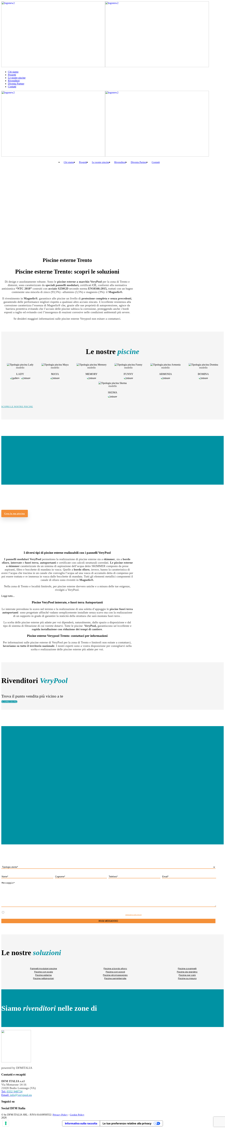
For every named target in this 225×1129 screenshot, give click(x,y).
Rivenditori (14, 80)
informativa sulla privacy (133, 915)
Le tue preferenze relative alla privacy (127, 1123)
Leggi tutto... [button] (8, 596)
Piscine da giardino (187, 971)
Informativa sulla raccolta (81, 1123)
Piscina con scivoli (115, 971)
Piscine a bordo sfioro (115, 968)
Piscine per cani (187, 975)
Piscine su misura (187, 978)
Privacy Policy (60, 1114)
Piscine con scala (43, 971)
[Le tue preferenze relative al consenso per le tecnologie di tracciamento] (6, 1123)
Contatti (12, 86)
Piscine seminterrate (115, 978)
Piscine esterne (43, 975)
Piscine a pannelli (187, 968)
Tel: (11, 1091)
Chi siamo (13, 71)
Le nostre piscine (17, 77)
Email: (16, 1095)
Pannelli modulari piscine (43, 968)
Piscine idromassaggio (115, 975)
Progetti (12, 74)
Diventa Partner (16, 83)
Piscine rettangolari (43, 978)
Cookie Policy (77, 1114)
